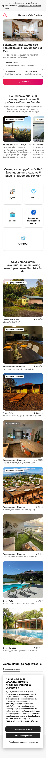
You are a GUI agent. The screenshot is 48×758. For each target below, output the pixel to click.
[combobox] (23, 65)
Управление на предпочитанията (23, 742)
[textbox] (13, 74)
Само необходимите (23, 736)
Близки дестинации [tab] (11, 669)
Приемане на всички (23, 729)
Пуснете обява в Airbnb (30, 15)
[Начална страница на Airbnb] (5, 15)
